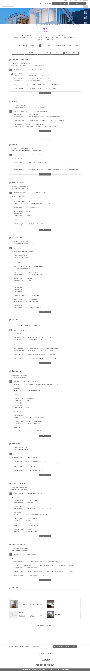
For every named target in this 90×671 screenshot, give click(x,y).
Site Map (49, 653)
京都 (38, 626)
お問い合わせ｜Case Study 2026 (60, 3)
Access (77, 3)
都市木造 (51, 626)
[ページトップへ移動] (79, 646)
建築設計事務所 (44, 626)
